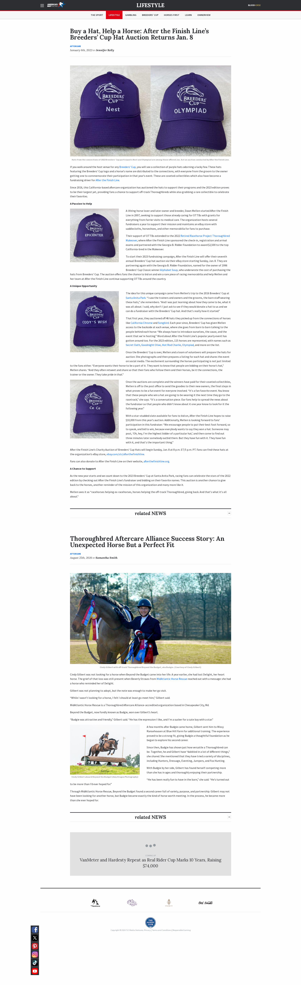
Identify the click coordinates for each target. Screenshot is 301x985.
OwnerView (203, 15)
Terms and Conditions (161, 930)
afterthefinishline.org (156, 461)
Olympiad (188, 345)
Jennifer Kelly (105, 50)
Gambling (130, 15)
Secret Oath (133, 345)
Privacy (147, 930)
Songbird (163, 323)
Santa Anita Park (136, 297)
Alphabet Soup (169, 270)
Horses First (171, 15)
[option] (132, 903)
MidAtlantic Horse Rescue (172, 679)
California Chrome (142, 323)
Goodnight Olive (151, 345)
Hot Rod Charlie (171, 345)
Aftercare (75, 46)
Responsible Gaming (182, 930)
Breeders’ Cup (127, 167)
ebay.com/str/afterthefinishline (125, 454)
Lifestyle (150, 5)
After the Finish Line (107, 180)
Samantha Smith (106, 557)
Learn (188, 15)
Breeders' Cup (150, 15)
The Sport (97, 15)
